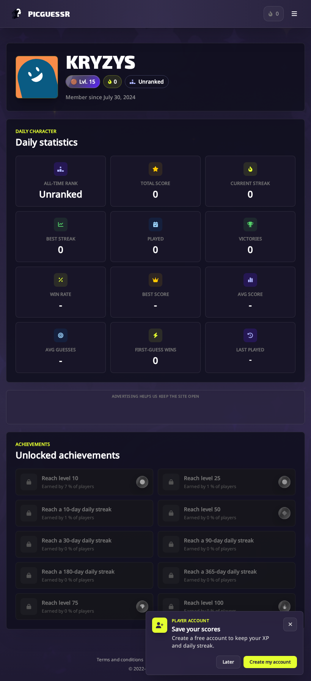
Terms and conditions (120, 660)
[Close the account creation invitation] (290, 624)
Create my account (270, 662)
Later (228, 662)
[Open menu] (294, 13)
